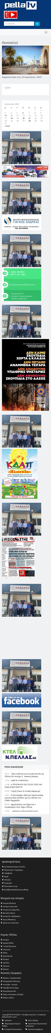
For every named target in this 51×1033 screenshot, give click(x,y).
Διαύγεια (8, 1020)
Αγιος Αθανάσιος (9, 919)
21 (30, 118)
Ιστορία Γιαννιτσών (10, 906)
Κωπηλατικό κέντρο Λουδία (14, 867)
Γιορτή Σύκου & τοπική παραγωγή (25, 791)
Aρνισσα (6, 966)
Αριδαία (6, 963)
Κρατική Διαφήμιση (35, 1029)
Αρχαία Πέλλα (8, 943)
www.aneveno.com (9, 1017)
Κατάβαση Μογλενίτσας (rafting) (16, 890)
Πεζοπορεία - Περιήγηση (13, 870)
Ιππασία (7, 880)
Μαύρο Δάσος (8, 998)
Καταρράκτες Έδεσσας (11, 981)
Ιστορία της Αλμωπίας (11, 910)
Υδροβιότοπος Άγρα (11, 988)
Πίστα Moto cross (10, 886)
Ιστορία (6, 940)
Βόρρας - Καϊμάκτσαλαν (12, 978)
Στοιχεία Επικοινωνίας (13, 1029)
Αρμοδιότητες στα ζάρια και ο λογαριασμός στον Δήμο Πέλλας (20, 805)
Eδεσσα (6, 969)
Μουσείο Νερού (9, 913)
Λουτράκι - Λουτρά (10, 984)
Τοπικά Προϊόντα (9, 946)
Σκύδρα (6, 959)
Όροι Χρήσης (33, 1020)
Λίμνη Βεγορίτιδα (9, 991)
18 (12, 118)
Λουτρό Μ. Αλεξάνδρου (12, 916)
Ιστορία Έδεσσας (9, 903)
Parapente (8, 883)
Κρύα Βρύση (7, 956)
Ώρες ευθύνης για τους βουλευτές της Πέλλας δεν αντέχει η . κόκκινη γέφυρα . (24, 775)
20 (23, 118)
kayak (6, 876)
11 (12, 115)
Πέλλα (5, 953)
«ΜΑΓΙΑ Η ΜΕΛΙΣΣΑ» (20, 780)
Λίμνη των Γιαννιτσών (11, 923)
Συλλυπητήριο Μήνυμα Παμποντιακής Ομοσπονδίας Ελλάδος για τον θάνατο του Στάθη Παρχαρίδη (24, 798)
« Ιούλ (7, 126)
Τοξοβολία (8, 873)
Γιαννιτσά (6, 949)
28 (30, 120)
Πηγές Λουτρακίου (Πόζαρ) (13, 994)
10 (6, 115)
